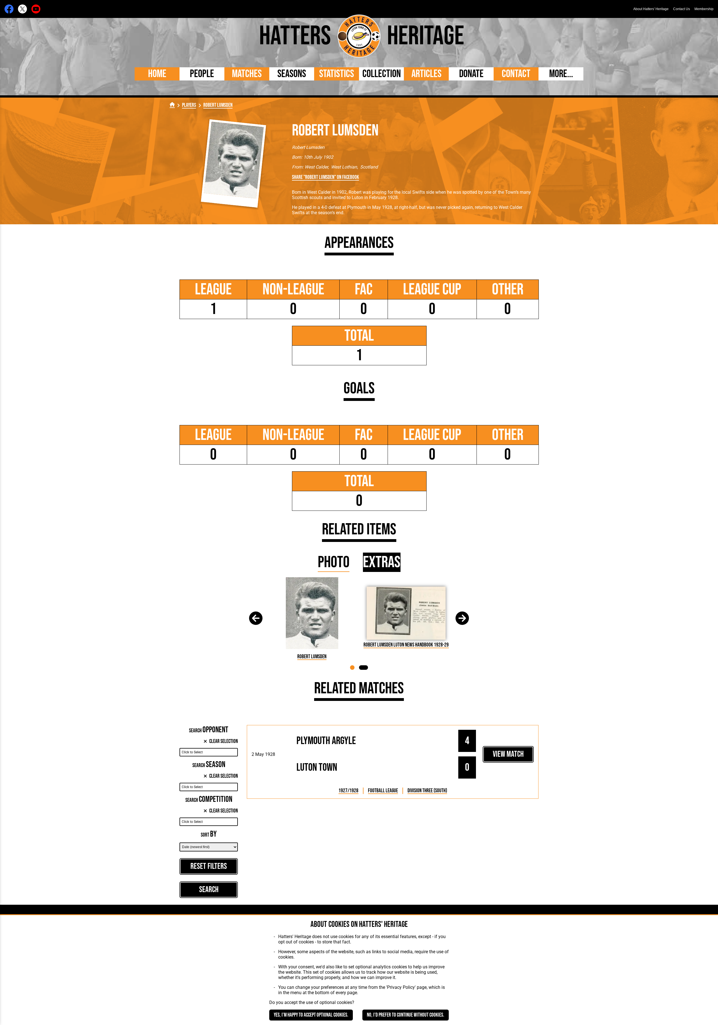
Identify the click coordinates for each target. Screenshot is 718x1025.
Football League (383, 791)
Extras (382, 562)
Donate (471, 73)
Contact (516, 73)
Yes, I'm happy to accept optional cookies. (311, 1015)
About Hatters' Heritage (651, 9)
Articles (426, 73)
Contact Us (681, 9)
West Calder (316, 167)
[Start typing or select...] (209, 752)
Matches (247, 73)
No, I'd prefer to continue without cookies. (405, 1015)
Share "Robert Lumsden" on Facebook (325, 177)
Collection (381, 73)
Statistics (336, 73)
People (202, 73)
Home (157, 73)
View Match (508, 754)
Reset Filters (208, 866)
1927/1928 (348, 791)
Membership (704, 9)
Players (189, 105)
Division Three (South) (427, 791)
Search (208, 890)
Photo (333, 562)
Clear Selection (223, 741)
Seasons (291, 73)
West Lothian (344, 167)
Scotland (369, 167)
